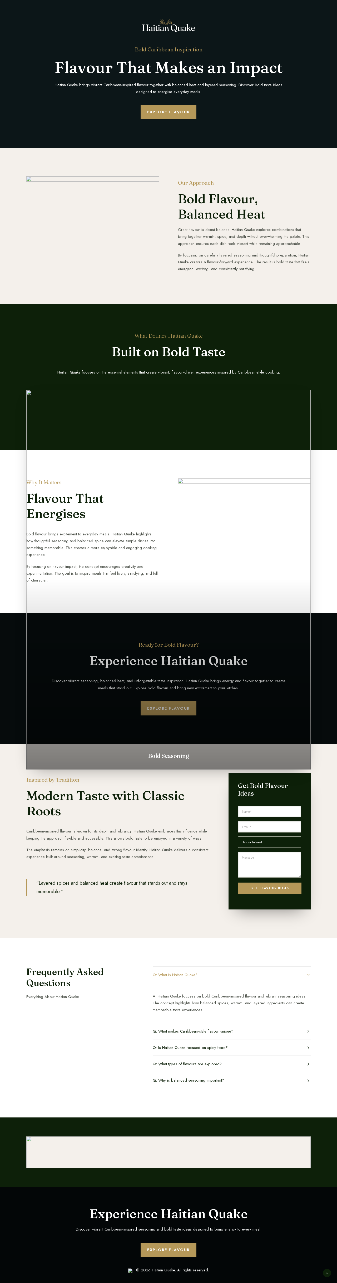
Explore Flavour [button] (168, 112)
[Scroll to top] (327, 1272)
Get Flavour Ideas (269, 888)
